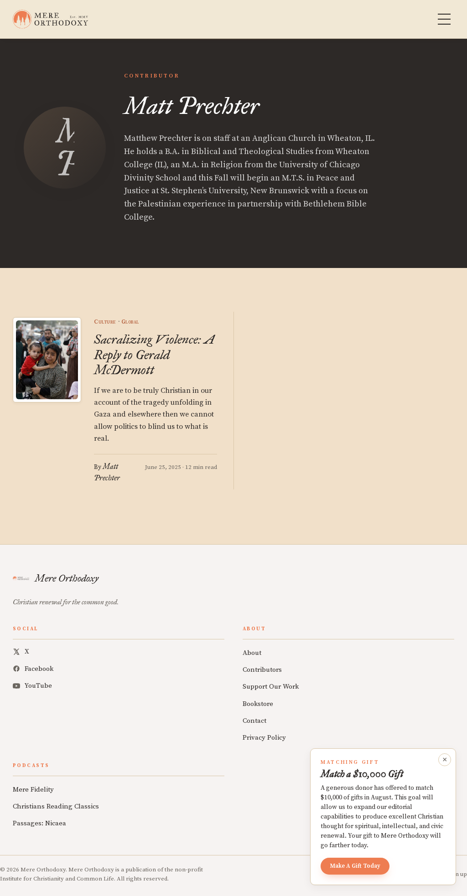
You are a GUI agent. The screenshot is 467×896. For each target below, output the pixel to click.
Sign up (457, 874)
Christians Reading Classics (56, 806)
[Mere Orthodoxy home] (50, 19)
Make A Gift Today (355, 866)
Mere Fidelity (33, 789)
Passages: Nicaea (39, 823)
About (252, 653)
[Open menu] (444, 19)
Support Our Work (271, 686)
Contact (254, 720)
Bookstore (258, 704)
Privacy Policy (264, 737)
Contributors (262, 669)
